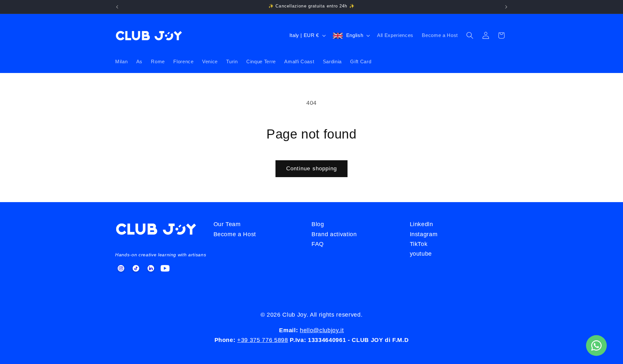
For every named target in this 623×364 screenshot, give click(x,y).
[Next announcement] (506, 7)
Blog (318, 224)
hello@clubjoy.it (322, 330)
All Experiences (395, 35)
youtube (421, 253)
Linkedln (421, 224)
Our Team (227, 224)
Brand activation (334, 234)
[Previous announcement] (117, 7)
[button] (470, 35)
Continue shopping (311, 168)
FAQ (318, 244)
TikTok (419, 244)
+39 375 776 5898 (262, 340)
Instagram (424, 234)
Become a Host (440, 35)
